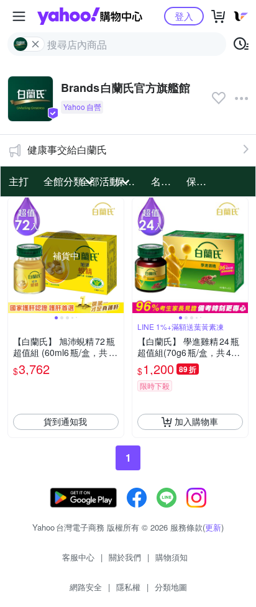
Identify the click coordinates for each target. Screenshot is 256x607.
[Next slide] (115, 255)
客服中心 (78, 557)
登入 (184, 15)
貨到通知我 (65, 421)
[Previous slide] (16, 255)
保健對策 (200, 181)
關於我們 (125, 557)
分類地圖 (171, 587)
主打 (19, 181)
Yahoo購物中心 (89, 16)
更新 (213, 527)
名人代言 (165, 181)
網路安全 (86, 587)
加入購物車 (196, 421)
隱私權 (128, 587)
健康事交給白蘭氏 (67, 149)
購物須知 (171, 557)
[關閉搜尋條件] (35, 44)
